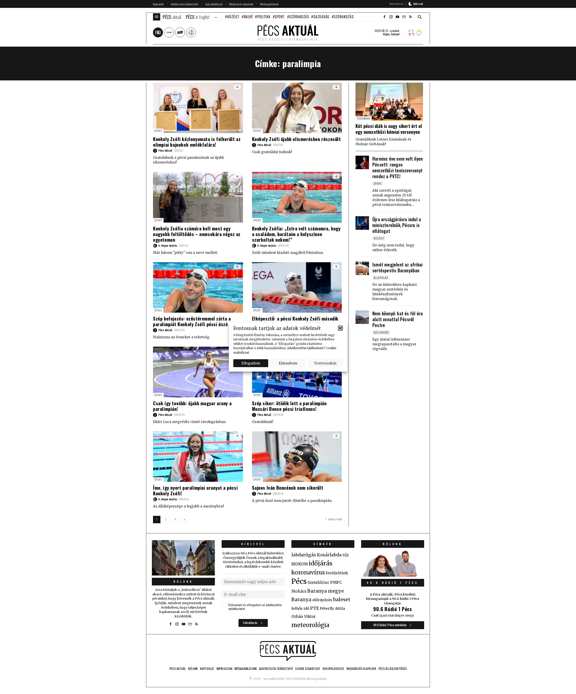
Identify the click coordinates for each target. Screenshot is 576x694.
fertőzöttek (337, 573)
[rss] (410, 17)
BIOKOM (299, 564)
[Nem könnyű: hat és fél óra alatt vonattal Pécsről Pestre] (362, 317)
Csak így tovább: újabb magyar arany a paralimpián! (192, 406)
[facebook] (384, 17)
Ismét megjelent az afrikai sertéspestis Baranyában (397, 267)
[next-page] (184, 519)
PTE (314, 608)
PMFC (336, 582)
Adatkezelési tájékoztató (305, 348)
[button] (340, 328)
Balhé (248, 16)
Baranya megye (325, 591)
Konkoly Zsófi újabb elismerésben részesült (296, 138)
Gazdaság (321, 16)
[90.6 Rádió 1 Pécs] (392, 575)
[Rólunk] (183, 558)
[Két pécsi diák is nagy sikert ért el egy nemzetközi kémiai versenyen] (389, 102)
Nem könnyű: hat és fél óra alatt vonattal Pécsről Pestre (397, 319)
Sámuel (395, 34)
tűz (345, 555)
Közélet (233, 16)
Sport (280, 16)
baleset (341, 599)
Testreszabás (325, 363)
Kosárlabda (329, 554)
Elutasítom (288, 363)
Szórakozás (299, 16)
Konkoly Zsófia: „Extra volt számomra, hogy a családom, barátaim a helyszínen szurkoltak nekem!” (296, 234)
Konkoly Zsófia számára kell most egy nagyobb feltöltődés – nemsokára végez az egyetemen (197, 234)
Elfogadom (250, 363)
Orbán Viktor (303, 616)
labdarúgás (303, 554)
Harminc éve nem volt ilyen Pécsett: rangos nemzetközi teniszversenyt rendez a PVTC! (397, 167)
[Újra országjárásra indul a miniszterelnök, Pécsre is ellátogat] (362, 223)
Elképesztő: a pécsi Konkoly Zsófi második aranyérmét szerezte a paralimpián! (295, 321)
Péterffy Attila (332, 608)
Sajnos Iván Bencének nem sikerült (287, 487)
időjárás (320, 563)
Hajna (386, 34)
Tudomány (363, 118)
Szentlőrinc (318, 582)
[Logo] (288, 651)
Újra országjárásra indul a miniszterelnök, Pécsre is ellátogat (396, 225)
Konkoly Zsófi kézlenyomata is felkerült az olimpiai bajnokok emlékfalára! (197, 141)
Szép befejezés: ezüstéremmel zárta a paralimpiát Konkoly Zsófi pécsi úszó (192, 321)
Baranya (301, 600)
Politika (263, 16)
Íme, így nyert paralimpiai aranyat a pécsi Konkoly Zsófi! (195, 490)
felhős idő (300, 608)
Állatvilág (381, 278)
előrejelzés (322, 600)
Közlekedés (381, 332)
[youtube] (397, 17)
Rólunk (183, 581)
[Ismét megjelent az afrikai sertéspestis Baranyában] (362, 268)
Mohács (298, 591)
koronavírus (308, 572)
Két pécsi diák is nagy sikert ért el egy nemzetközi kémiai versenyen (389, 129)
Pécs (299, 581)
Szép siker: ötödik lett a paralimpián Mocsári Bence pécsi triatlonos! (289, 406)
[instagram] (391, 17)
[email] (404, 17)
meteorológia (310, 625)
